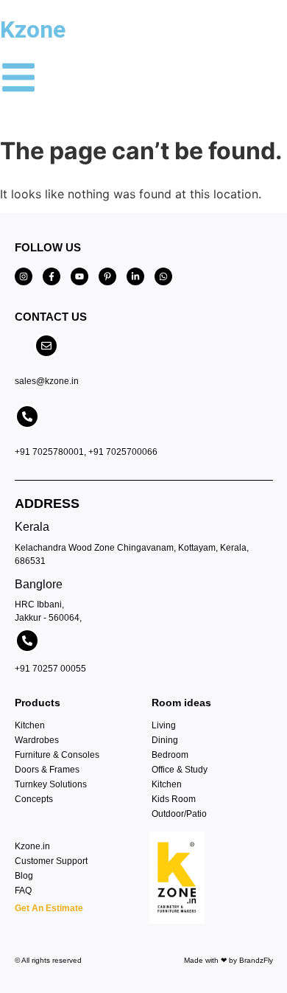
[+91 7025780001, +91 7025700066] (27, 416)
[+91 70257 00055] (27, 640)
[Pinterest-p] (107, 276)
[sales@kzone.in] (46, 345)
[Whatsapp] (163, 276)
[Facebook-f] (51, 276)
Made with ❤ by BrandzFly (228, 960)
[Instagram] (23, 276)
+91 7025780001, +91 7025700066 (86, 452)
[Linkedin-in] (135, 276)
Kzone (32, 29)
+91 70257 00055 (50, 668)
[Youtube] (79, 276)
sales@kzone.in (47, 381)
